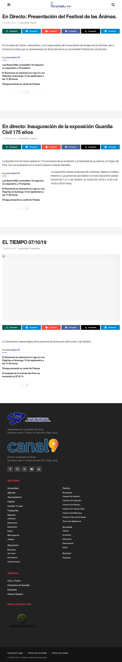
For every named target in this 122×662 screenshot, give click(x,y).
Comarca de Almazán (71, 500)
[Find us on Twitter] (17, 469)
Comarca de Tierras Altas (73, 508)
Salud (64, 547)
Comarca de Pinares (71, 504)
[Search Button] (113, 4)
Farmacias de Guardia (18, 585)
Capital (33, 22)
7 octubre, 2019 (9, 22)
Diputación (13, 545)
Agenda (11, 492)
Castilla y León (15, 505)
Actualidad (24, 22)
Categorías (35, 248)
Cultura (65, 530)
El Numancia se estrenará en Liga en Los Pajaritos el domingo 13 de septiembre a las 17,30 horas (23, 76)
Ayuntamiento (14, 497)
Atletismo (11, 518)
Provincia (67, 492)
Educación (66, 539)
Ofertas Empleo (15, 594)
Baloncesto (12, 522)
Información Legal (15, 652)
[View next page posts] (27, 92)
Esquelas (12, 589)
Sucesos (66, 553)
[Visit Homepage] (61, 4)
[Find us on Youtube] (32, 469)
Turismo (66, 557)
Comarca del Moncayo (72, 513)
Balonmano (12, 527)
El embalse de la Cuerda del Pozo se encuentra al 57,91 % (21, 375)
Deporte (11, 514)
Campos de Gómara (71, 496)
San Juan (11, 553)
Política (66, 488)
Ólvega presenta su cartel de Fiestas (21, 84)
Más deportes (13, 535)
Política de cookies (60, 652)
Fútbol (10, 531)
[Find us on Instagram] (24, 469)
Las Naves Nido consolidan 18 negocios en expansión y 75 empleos (23, 66)
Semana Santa (13, 561)
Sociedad (67, 527)
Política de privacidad (37, 652)
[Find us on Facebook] (10, 469)
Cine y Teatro (14, 580)
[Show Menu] (8, 4)
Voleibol (10, 539)
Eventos (11, 549)
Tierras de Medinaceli (71, 521)
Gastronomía (67, 543)
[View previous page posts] (22, 92)
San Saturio (12, 557)
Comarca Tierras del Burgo (74, 517)
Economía (66, 535)
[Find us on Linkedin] (39, 469)
